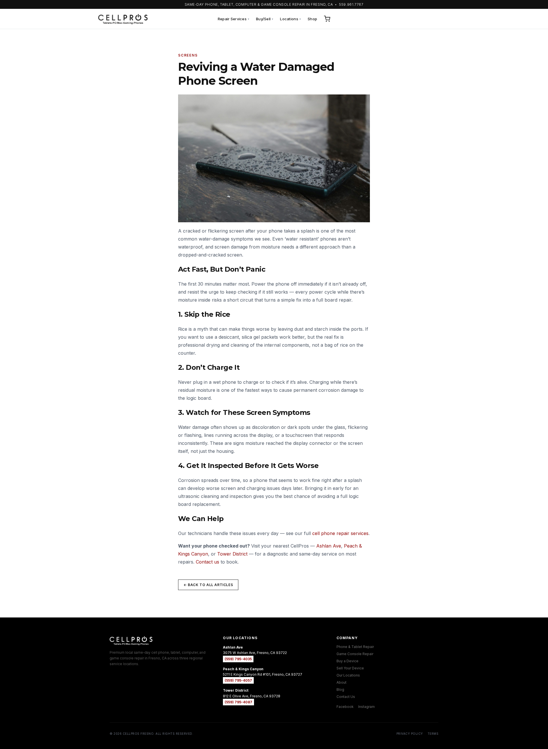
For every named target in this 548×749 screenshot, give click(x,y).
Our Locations (348, 675)
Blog (340, 689)
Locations (290, 19)
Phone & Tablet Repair (355, 647)
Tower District (232, 554)
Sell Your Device (350, 668)
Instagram (366, 706)
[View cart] (327, 19)
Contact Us (346, 697)
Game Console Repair (355, 654)
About (341, 682)
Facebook (345, 706)
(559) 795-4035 (238, 659)
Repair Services (233, 19)
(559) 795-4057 (238, 680)
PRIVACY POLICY (409, 733)
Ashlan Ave (328, 546)
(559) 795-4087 (238, 702)
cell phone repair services (340, 533)
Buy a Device (347, 661)
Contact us (207, 562)
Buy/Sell (264, 19)
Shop (312, 19)
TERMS (433, 733)
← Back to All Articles (208, 585)
